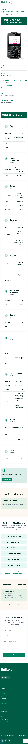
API (1, 709)
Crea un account (7, 479)
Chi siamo (3, 696)
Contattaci (3, 698)
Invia (14, 654)
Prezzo (2, 706)
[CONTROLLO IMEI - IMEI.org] (7, 2)
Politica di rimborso (5, 724)
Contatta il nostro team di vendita (13, 573)
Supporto (3, 688)
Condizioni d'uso (4, 719)
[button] (6, 512)
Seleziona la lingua (5, 674)
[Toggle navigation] (26, 2)
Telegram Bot (4, 711)
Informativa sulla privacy (6, 721)
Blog (2, 685)
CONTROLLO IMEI (5, 9)
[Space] (7, 669)
